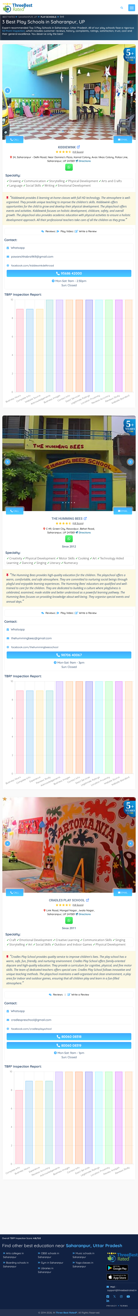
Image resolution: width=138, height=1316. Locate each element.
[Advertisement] (69, 1209)
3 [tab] (68, 131)
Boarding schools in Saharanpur (16, 1264)
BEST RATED (9, 17)
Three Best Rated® (66, 1312)
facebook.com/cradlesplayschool (31, 1028)
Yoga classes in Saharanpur (83, 1264)
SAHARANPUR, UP (27, 17)
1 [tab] (62, 131)
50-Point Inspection (13, 30)
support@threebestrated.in (122, 1290)
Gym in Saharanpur (52, 1262)
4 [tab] (71, 131)
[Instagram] (121, 1296)
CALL (16, 139)
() (78, 151)
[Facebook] (108, 1296)
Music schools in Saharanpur (83, 1255)
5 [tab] (74, 131)
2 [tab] (65, 131)
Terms (124, 1306)
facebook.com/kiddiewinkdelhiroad (32, 265)
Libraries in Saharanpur (45, 1270)
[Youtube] (128, 1296)
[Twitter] (114, 1296)
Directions (84, 161)
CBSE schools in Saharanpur (48, 1255)
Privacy (112, 1306)
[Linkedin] (108, 1301)
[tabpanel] (69, 92)
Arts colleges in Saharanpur (13, 1255)
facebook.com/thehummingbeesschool (34, 647)
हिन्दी (62, 17)
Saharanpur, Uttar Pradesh (94, 1245)
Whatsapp (18, 247)
